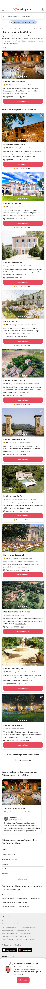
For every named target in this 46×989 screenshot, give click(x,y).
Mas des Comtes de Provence (16, 612)
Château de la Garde (12, 262)
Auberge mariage (22, 898)
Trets (4, 850)
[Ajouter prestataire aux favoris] (41, 53)
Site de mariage (30, 939)
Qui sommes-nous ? (26, 936)
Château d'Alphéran (12, 203)
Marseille (5, 864)
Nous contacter (23, 101)
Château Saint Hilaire (12, 725)
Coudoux (5, 869)
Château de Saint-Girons (14, 81)
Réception (6, 895)
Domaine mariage (8, 898)
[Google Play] (25, 952)
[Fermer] (42, 961)
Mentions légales (16, 921)
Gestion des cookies (28, 927)
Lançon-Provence (8, 854)
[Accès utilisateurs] (43, 10)
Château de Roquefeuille (14, 439)
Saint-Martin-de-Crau (9, 859)
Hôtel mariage (36, 898)
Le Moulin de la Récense (14, 144)
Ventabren (5, 874)
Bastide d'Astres (10, 321)
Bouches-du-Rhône (32, 29)
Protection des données (10, 927)
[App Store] (9, 952)
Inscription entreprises (9, 936)
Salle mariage (22, 902)
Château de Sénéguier (13, 668)
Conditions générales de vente (12, 924)
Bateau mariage (23, 906)
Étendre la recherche (23, 760)
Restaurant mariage (8, 902)
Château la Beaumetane (14, 380)
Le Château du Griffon (13, 496)
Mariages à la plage (8, 906)
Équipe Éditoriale (7, 939)
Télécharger (23, 980)
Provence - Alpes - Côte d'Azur (12, 29)
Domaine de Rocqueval (13, 555)
